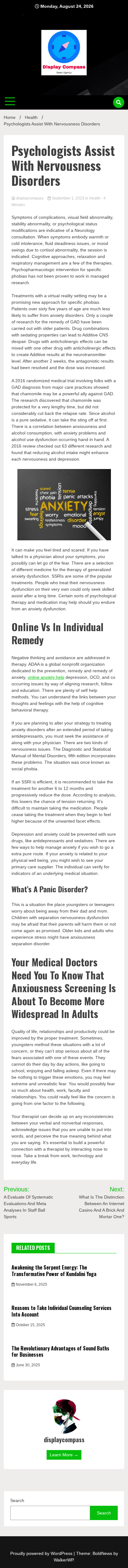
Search (17, 1500)
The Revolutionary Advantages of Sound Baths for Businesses (60, 1352)
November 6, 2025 (31, 1284)
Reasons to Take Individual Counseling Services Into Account (61, 1311)
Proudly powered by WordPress (42, 1553)
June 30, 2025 (27, 1365)
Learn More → (64, 1454)
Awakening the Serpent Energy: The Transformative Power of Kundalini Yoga (53, 1271)
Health (94, 198)
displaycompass (29, 198)
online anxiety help (46, 677)
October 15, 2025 (30, 1325)
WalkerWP (63, 1559)
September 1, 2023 (68, 198)
